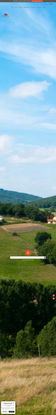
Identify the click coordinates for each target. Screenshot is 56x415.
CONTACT (44, 7)
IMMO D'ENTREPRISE (26, 7)
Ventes (16, 7)
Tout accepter (11, 411)
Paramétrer (5, 411)
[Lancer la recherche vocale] (27, 252)
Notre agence (39, 7)
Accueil (12, 7)
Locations (20, 7)
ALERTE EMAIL (33, 7)
